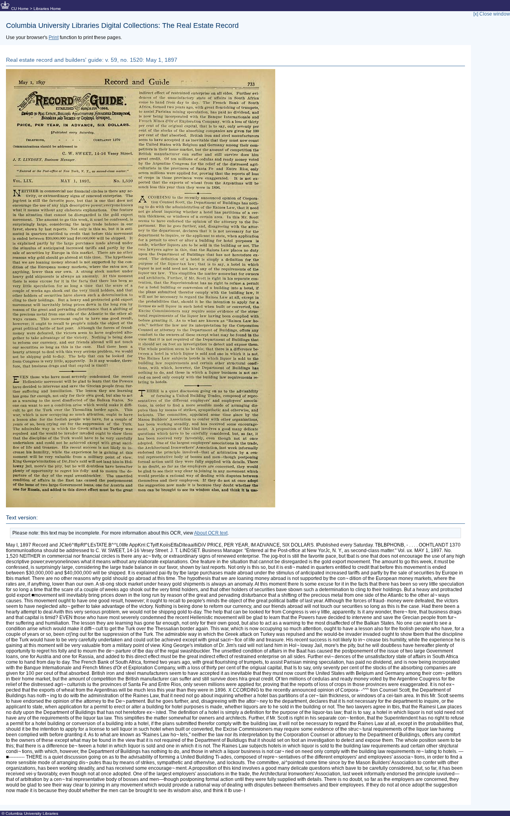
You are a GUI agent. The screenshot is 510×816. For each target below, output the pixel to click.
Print (54, 37)
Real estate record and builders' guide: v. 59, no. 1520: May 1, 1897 (91, 60)
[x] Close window (491, 14)
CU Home (20, 8)
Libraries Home (47, 8)
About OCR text (211, 533)
